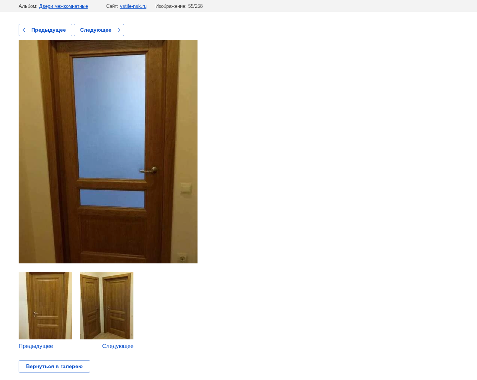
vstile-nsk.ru (133, 6)
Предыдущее (48, 30)
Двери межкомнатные (63, 6)
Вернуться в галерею (54, 366)
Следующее (95, 30)
